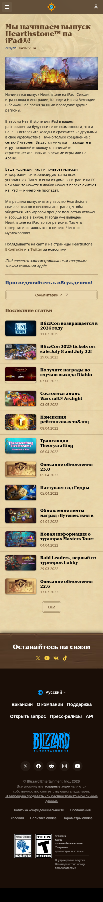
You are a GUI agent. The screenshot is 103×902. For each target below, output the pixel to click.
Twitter (36, 249)
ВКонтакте (14, 249)
